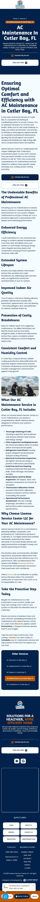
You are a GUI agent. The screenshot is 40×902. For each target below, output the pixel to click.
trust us (11, 574)
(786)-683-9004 (11, 852)
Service (22, 19)
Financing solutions (26, 563)
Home (15, 19)
